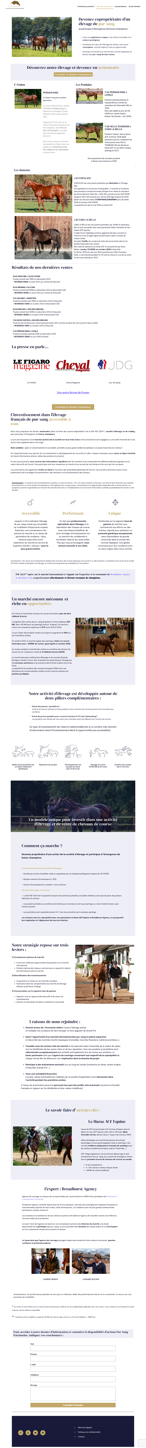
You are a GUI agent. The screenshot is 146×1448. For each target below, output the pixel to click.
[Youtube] (35, 1432)
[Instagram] (20, 1432)
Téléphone (34, 1375)
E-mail (32, 1364)
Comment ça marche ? (86, 6)
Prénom (33, 1354)
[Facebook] (42, 1432)
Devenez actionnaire (104, 6)
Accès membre (134, 6)
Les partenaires (120, 6)
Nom (32, 1344)
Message (33, 1385)
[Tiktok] (28, 1432)
